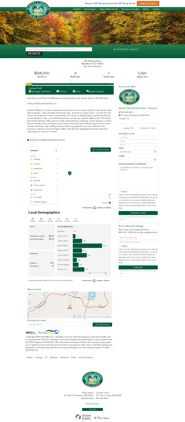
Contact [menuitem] (155, 9)
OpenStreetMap (98, 317)
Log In (153, 3)
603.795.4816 (130, 3)
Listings (38, 357)
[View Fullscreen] (30, 302)
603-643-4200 (127, 112)
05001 (73, 357)
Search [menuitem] (77, 9)
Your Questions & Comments (132, 164)
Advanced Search (127, 49)
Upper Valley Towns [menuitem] (108, 9)
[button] (35, 53)
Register (144, 3)
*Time (122, 156)
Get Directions (102, 324)
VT (46, 357)
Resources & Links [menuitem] (130, 9)
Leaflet (89, 317)
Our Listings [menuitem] (89, 9)
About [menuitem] (145, 9)
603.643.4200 (106, 3)
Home (30, 357)
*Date (121, 148)
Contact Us (124, 119)
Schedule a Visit (147, 128)
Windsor (54, 357)
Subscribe (138, 267)
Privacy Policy (145, 216)
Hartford (64, 357)
